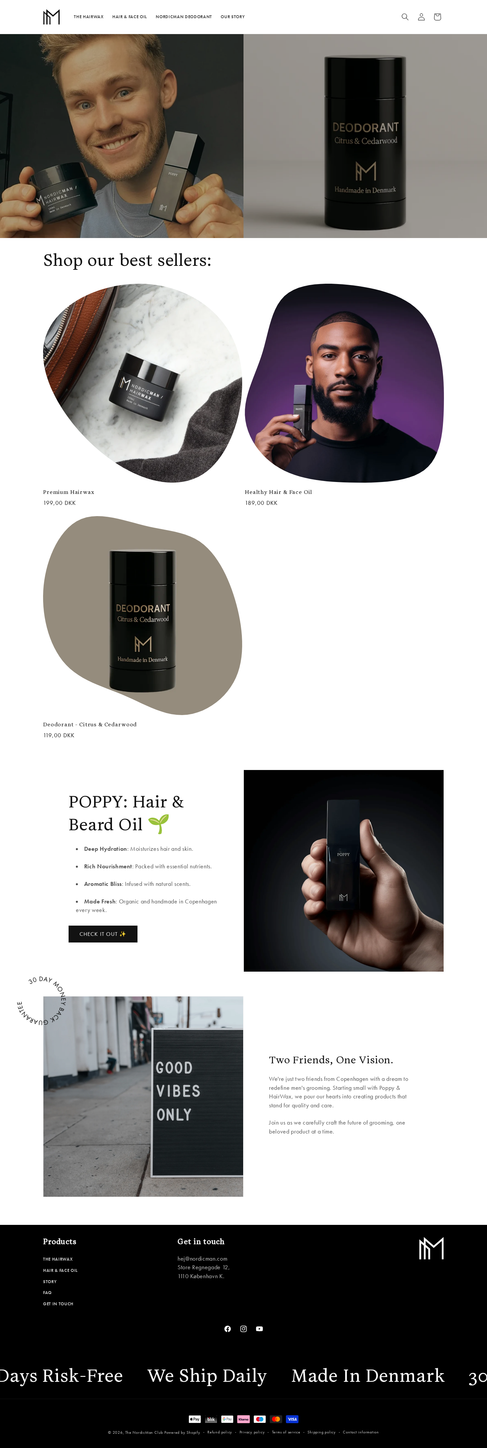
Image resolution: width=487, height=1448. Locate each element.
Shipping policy (321, 1432)
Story (50, 1281)
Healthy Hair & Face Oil (278, 492)
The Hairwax (58, 1259)
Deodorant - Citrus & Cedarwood (90, 725)
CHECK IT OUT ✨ (103, 934)
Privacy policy (252, 1432)
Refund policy (219, 1432)
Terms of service (286, 1432)
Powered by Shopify (182, 1432)
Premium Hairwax (68, 492)
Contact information (361, 1432)
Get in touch (58, 1304)
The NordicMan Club (144, 1432)
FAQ (47, 1292)
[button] (405, 17)
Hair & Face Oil (60, 1270)
